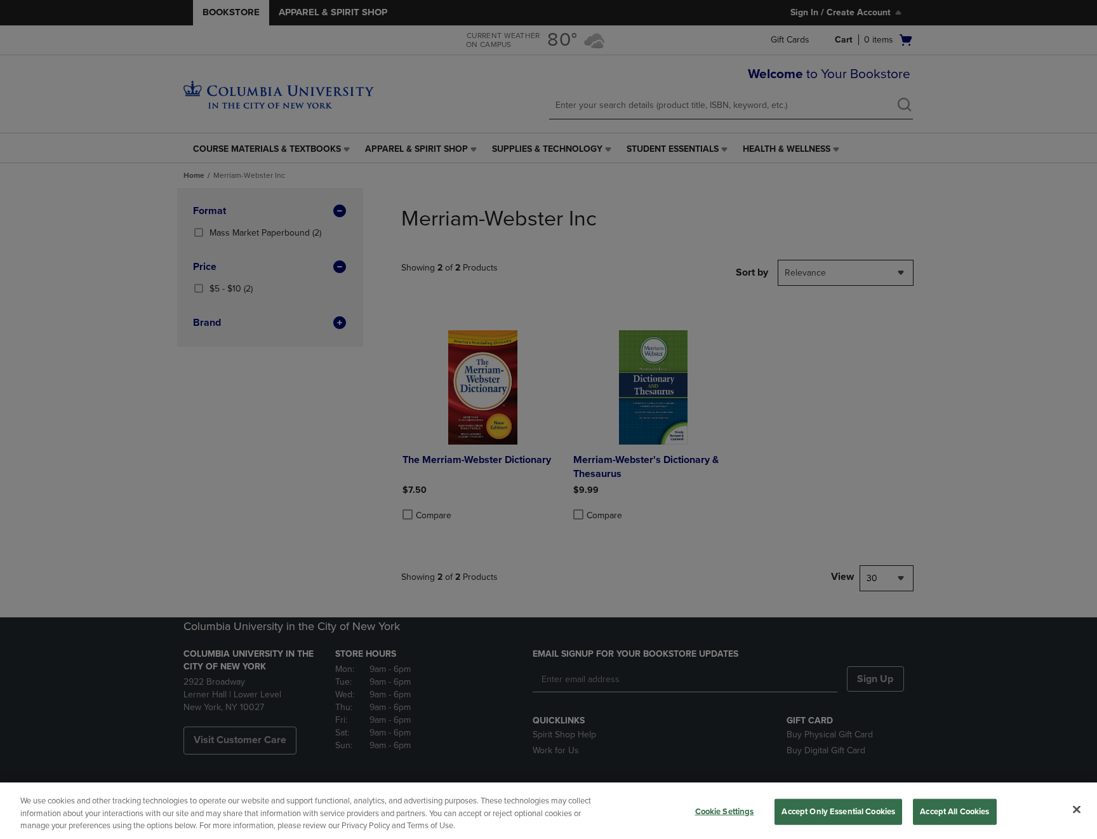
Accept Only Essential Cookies (838, 811)
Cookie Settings (724, 811)
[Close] (1077, 809)
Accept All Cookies (954, 811)
